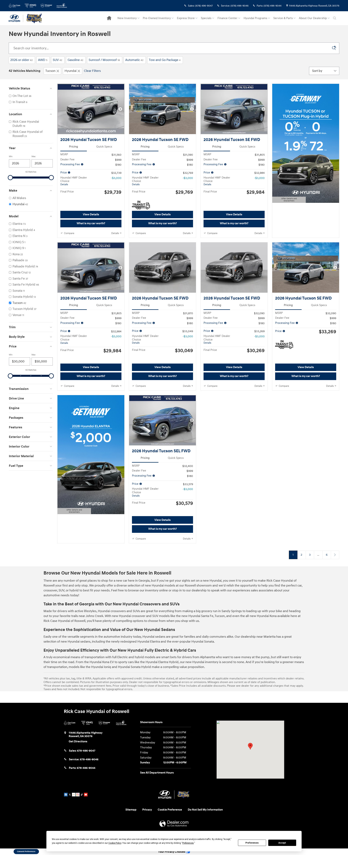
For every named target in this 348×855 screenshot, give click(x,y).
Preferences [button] (188, 843)
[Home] (16, 18)
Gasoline (75, 60)
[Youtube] (86, 794)
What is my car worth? (91, 223)
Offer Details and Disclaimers (288, 200)
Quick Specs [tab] (104, 146)
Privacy (147, 809)
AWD (42, 60)
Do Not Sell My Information (205, 809)
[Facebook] (66, 794)
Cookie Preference (170, 809)
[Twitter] (70, 794)
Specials (206, 18)
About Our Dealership (313, 18)
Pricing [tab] (73, 146)
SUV (57, 60)
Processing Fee (70, 164)
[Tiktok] (82, 794)
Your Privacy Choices (172, 852)
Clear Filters (92, 71)
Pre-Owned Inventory (157, 18)
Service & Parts (283, 18)
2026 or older (21, 60)
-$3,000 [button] (116, 178)
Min (11, 156)
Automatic (134, 60)
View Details (91, 214)
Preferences (252, 843)
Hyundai (70, 71)
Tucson (50, 71)
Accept (282, 843)
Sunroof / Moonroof (104, 60)
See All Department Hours (157, 772)
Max (34, 156)
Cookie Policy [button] (114, 843)
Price (64, 172)
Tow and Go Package (165, 60)
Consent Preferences (26, 851)
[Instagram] (78, 794)
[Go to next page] (335, 555)
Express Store (186, 18)
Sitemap (130, 809)
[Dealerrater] (74, 794)
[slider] (10, 177)
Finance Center (227, 18)
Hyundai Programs (255, 18)
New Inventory (127, 18)
